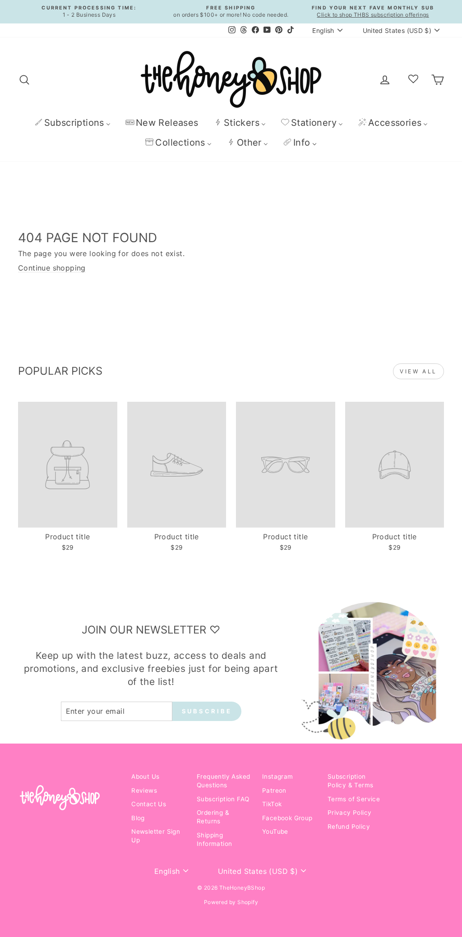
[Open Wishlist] (413, 79)
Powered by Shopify (231, 902)
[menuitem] (72, 122)
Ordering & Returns (213, 817)
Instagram (277, 776)
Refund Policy (349, 826)
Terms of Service (354, 799)
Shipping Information (214, 839)
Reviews (144, 790)
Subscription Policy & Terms (351, 781)
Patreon (274, 790)
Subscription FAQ (223, 799)
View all (418, 371)
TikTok (272, 804)
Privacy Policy (350, 812)
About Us (145, 776)
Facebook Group (287, 818)
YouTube (275, 831)
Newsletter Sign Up (155, 836)
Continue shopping (52, 267)
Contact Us (148, 804)
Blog (138, 818)
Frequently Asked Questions (223, 781)
